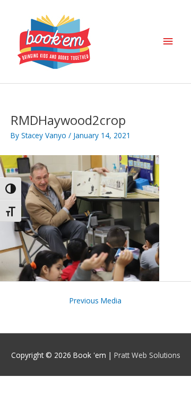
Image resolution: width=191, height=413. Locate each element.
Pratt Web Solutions (147, 355)
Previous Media (95, 300)
